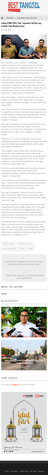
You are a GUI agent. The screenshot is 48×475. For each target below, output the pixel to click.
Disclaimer (14, 471)
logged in (15, 384)
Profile (7, 471)
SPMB (30, 249)
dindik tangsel (8, 244)
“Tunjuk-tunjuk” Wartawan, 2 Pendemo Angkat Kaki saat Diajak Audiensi (24, 276)
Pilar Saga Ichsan (9, 249)
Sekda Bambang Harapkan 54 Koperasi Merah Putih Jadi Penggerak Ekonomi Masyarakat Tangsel (23, 262)
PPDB (22, 249)
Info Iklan (33, 471)
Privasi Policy (24, 471)
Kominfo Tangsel (25, 244)
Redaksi (41, 471)
